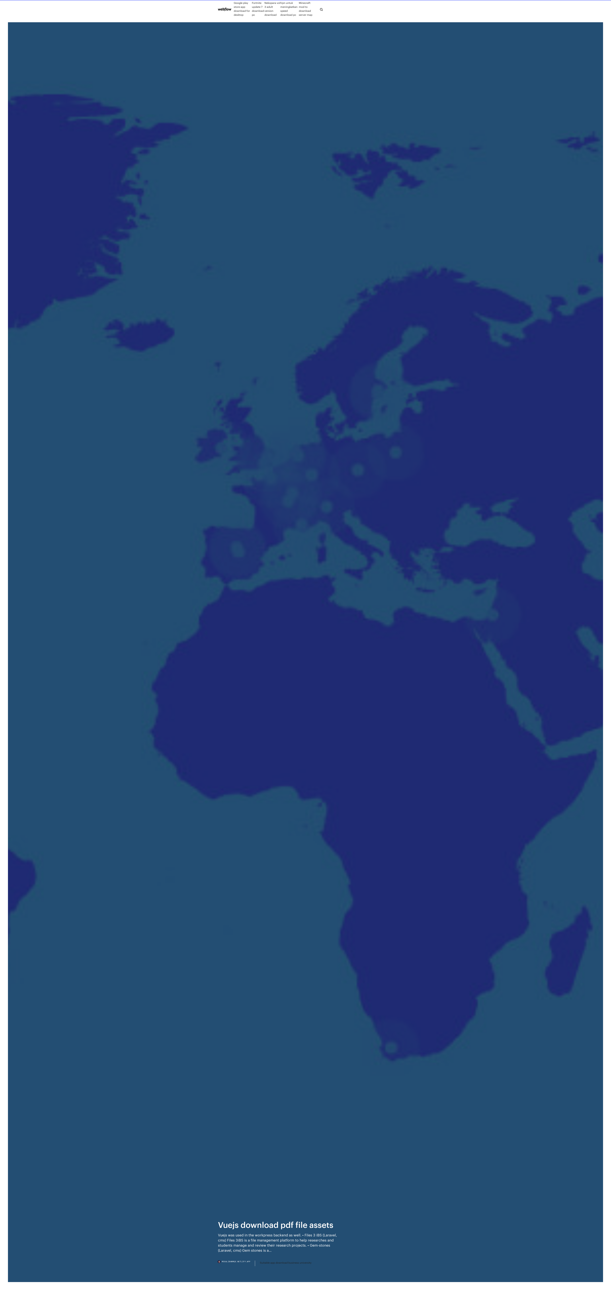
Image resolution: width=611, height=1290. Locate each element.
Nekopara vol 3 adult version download (272, 8)
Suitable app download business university (286, 1262)
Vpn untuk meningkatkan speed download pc (289, 8)
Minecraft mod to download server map (305, 8)
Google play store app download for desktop (242, 8)
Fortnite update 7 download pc (258, 8)
